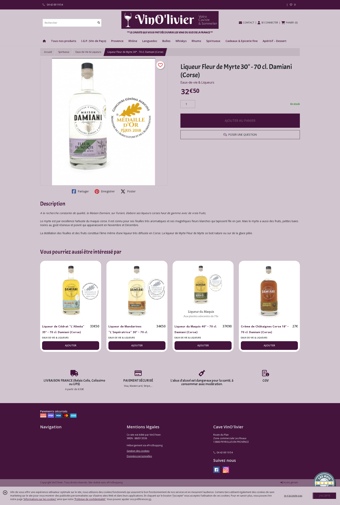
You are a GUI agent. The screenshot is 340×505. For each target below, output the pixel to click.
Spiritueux (63, 52)
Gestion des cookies (138, 451)
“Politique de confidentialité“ (90, 499)
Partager (83, 191)
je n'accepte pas (293, 495)
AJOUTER (70, 345)
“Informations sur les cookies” (39, 499)
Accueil (48, 52)
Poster (131, 191)
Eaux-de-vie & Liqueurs (197, 82)
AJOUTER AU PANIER (240, 120)
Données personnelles (139, 456)
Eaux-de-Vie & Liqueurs (88, 52)
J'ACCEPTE (324, 495)
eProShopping (115, 482)
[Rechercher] (98, 23)
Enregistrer (107, 191)
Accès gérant (290, 482)
